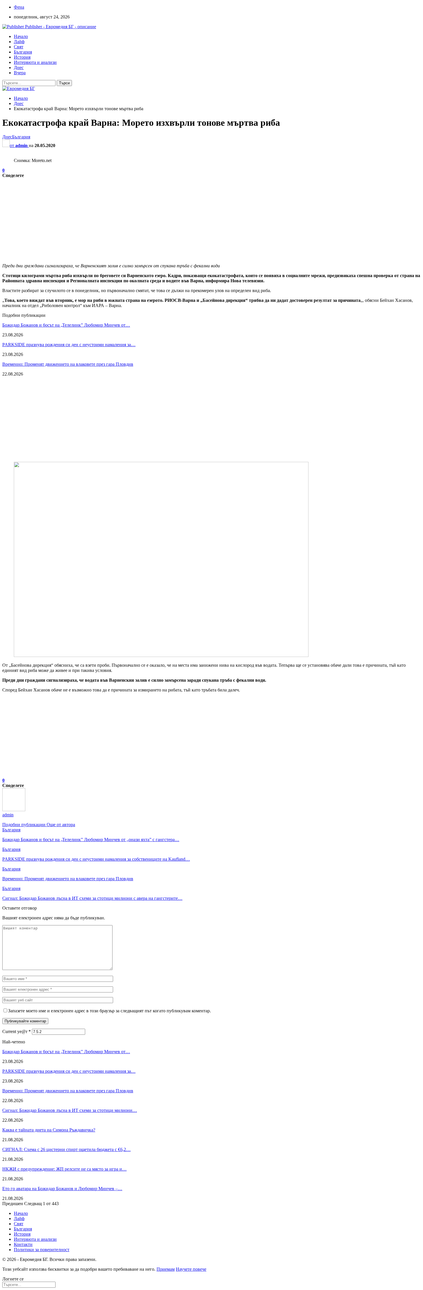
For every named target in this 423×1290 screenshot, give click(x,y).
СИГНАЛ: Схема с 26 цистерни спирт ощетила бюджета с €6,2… (66, 1149)
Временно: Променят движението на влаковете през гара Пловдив (67, 364)
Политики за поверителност (41, 1249)
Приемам (166, 1269)
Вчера (20, 72)
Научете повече (191, 1269)
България (23, 51)
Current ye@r (16, 1031)
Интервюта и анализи (35, 62)
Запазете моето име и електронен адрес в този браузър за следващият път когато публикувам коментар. (109, 1010)
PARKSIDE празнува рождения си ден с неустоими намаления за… (69, 344)
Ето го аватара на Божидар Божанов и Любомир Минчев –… (62, 1188)
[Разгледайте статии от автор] (13, 809)
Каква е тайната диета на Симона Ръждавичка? (48, 1129)
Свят (18, 46)
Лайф (19, 41)
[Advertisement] (175, 218)
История (22, 57)
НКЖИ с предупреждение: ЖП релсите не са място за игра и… (64, 1169)
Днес (19, 67)
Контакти (23, 1244)
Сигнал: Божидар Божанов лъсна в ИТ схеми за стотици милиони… (69, 1110)
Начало (21, 36)
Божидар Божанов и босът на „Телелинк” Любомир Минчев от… (66, 325)
